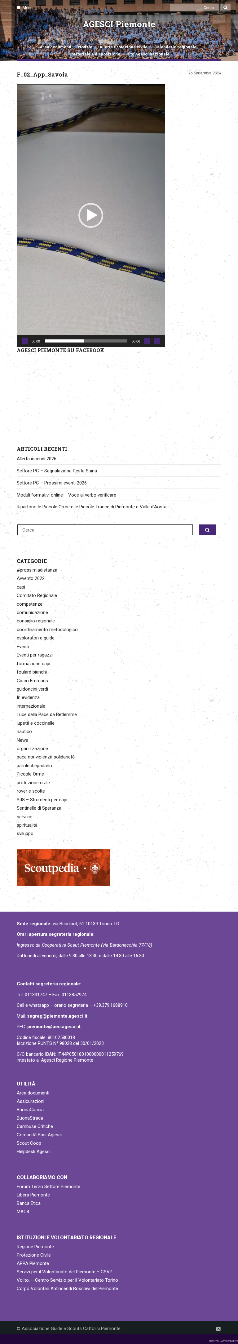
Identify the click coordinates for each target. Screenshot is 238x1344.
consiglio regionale (36, 621)
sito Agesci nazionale (148, 54)
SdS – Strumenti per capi (42, 799)
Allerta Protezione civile (123, 47)
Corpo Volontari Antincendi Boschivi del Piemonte (67, 1288)
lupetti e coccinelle (36, 723)
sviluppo (25, 833)
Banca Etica (29, 1203)
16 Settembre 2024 (204, 73)
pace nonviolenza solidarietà (46, 757)
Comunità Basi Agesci (39, 1135)
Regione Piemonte (35, 1246)
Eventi (23, 646)
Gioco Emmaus (32, 680)
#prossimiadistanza (37, 570)
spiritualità (27, 825)
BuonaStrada (30, 1118)
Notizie (85, 47)
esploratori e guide (36, 638)
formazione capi (33, 663)
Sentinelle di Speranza (39, 808)
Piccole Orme (30, 774)
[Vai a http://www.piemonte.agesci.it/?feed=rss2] (218, 1328)
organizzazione (32, 748)
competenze (29, 604)
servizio (25, 817)
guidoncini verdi (32, 689)
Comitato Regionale (37, 595)
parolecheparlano (34, 765)
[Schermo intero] (157, 341)
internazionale (31, 706)
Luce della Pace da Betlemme (47, 714)
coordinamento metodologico (47, 629)
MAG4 (23, 1211)
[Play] (25, 341)
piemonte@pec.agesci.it (54, 1026)
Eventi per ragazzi (35, 655)
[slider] (86, 341)
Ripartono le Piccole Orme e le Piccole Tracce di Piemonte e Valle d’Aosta (91, 507)
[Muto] (147, 341)
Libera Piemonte (33, 1195)
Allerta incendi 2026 (36, 459)
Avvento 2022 (31, 578)
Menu (27, 7)
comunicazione (32, 612)
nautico (24, 731)
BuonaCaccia (30, 1109)
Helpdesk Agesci (34, 1151)
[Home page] (24, 28)
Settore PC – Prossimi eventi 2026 (52, 483)
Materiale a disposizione (95, 54)
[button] (90, 215)
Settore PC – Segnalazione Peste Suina (57, 471)
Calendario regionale (175, 47)
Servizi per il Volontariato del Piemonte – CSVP (64, 1272)
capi (21, 587)
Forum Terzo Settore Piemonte (48, 1186)
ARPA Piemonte (33, 1263)
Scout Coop (29, 1143)
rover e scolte (31, 791)
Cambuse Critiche (35, 1126)
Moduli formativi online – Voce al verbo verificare (66, 495)
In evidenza (28, 697)
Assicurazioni (30, 1101)
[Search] (225, 7)
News (22, 740)
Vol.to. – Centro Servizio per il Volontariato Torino (67, 1280)
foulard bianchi (32, 672)
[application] (91, 215)
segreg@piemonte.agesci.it (57, 1016)
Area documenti (55, 47)
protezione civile (33, 782)
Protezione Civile (34, 1255)
